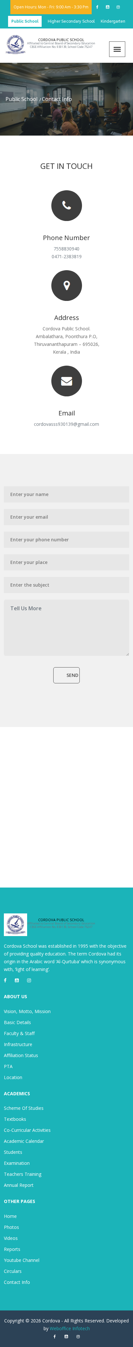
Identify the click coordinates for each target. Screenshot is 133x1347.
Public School (21, 99)
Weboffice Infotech (70, 1328)
